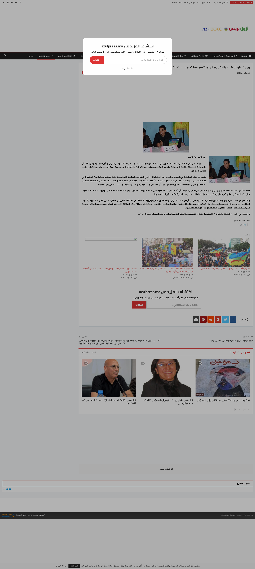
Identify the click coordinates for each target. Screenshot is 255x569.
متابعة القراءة (127, 68)
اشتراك (96, 59)
